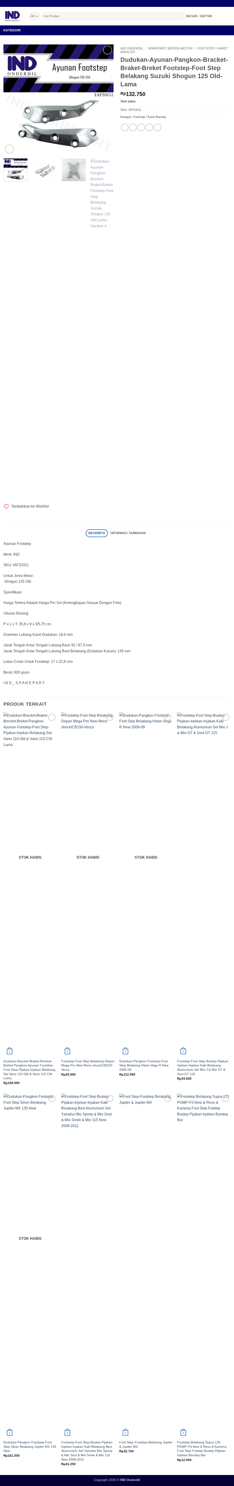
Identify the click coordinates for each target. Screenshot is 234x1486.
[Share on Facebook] (124, 127)
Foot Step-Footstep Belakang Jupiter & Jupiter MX (146, 1444)
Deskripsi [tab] (96, 533)
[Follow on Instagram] (224, 3)
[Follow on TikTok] (228, 3)
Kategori (12, 30)
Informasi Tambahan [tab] (128, 533)
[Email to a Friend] (141, 127)
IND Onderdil (131, 48)
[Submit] (181, 16)
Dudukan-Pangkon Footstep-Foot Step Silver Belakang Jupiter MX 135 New (29, 1446)
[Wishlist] (221, 16)
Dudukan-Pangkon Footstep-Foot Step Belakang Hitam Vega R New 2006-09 (143, 1065)
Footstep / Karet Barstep (149, 117)
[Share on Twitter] (133, 127)
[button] (199, 16)
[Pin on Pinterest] (149, 127)
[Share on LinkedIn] (157, 127)
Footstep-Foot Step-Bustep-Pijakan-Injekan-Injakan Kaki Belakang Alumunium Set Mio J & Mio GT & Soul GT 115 (203, 1067)
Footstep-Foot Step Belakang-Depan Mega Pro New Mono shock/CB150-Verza (87, 1065)
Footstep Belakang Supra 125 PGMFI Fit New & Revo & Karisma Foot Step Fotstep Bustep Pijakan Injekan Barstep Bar (201, 1448)
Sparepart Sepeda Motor (170, 48)
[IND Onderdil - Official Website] (12, 16)
